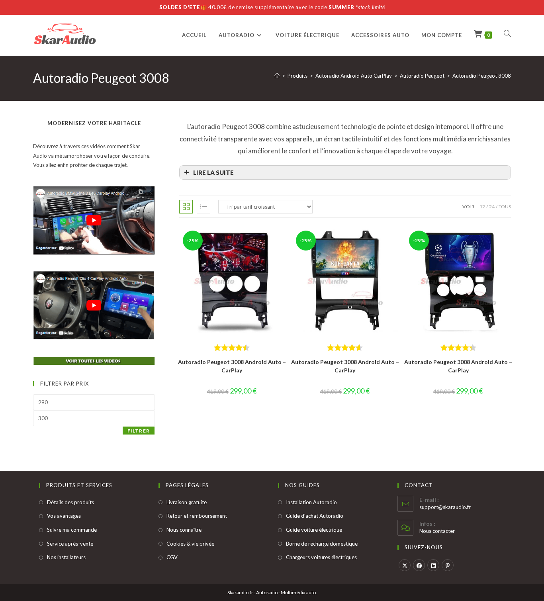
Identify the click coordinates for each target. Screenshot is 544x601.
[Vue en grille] (186, 206)
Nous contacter (437, 531)
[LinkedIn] (433, 565)
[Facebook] (419, 565)
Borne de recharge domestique (322, 543)
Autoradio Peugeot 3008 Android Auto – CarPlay (232, 366)
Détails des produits (70, 502)
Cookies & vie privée (190, 543)
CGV (172, 557)
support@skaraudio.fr (445, 507)
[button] (345, 172)
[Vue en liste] (203, 206)
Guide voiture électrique (314, 530)
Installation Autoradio (311, 502)
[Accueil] (277, 75)
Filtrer (138, 431)
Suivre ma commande (72, 530)
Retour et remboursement (196, 516)
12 (482, 206)
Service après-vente (70, 543)
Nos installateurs (66, 557)
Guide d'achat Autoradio (314, 516)
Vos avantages (64, 516)
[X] (405, 565)
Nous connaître (184, 530)
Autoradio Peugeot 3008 (481, 75)
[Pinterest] (448, 565)
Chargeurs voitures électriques (321, 557)
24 (492, 206)
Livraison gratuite (186, 502)
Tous (505, 206)
